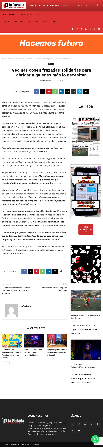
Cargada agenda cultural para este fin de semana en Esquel (57, 352)
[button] (98, 5)
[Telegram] (79, 91)
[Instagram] (77, 29)
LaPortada (47, 81)
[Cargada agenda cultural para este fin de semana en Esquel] (57, 340)
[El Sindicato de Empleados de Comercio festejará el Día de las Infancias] (12, 340)
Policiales (54, 5)
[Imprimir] (73, 91)
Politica (66, 5)
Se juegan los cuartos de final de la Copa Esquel (85, 316)
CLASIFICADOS (7, 22)
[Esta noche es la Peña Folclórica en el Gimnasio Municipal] (34, 340)
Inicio (4, 58)
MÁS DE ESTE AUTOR (36, 328)
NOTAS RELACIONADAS (13, 328)
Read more (75, 333)
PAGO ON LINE (33, 22)
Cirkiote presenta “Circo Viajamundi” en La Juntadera (83, 365)
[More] (61, 271)
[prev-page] (3, 363)
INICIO (54, 22)
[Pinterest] (49, 91)
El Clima (77, 5)
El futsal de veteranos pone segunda (54, 289)
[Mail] (81, 29)
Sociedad (42, 5)
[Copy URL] (86, 91)
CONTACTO (45, 22)
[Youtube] (99, 29)
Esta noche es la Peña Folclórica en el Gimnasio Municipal (33, 352)
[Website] (90, 29)
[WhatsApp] (95, 29)
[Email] (67, 91)
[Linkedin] (61, 91)
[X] (86, 29)
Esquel (31, 5)
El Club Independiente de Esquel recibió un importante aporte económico (16, 291)
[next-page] (8, 363)
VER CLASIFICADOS (86, 229)
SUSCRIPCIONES (20, 22)
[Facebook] (73, 29)
